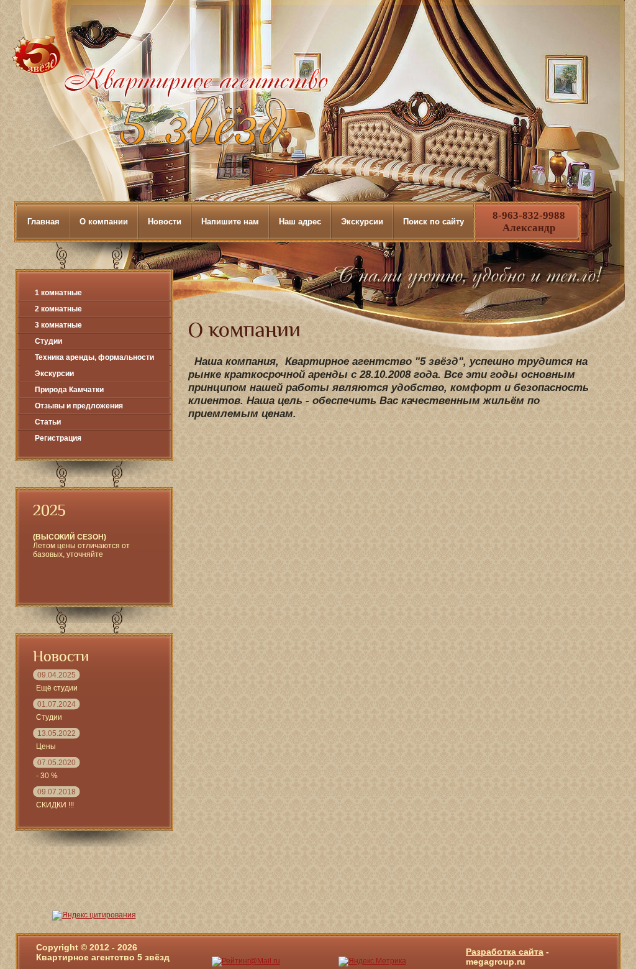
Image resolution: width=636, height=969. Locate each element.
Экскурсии (362, 221)
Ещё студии (57, 688)
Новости (164, 221)
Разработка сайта (504, 952)
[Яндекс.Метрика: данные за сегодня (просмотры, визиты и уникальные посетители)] (372, 962)
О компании (104, 221)
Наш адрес (300, 221)
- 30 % (47, 775)
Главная (43, 221)
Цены (46, 746)
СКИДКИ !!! (55, 805)
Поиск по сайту (433, 221)
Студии (49, 717)
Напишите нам (230, 221)
